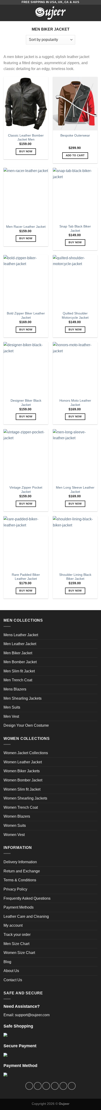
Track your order (17, 935)
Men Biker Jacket (18, 653)
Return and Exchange (22, 871)
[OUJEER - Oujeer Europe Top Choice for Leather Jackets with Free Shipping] (50, 13)
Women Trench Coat (21, 807)
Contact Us (13, 980)
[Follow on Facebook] (29, 1086)
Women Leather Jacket (23, 762)
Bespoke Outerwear (75, 135)
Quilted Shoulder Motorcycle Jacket (75, 315)
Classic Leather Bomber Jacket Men (26, 137)
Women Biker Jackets (22, 771)
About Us (11, 971)
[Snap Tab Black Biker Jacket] (75, 194)
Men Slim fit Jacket (19, 671)
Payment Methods (19, 907)
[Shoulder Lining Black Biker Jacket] (75, 543)
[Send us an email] (55, 1086)
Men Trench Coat (18, 680)
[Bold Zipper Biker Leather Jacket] (26, 282)
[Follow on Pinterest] (63, 1086)
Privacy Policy (15, 889)
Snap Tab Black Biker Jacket (75, 228)
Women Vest (14, 835)
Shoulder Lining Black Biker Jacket (75, 577)
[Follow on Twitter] (46, 1086)
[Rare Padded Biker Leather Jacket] (26, 543)
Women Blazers (17, 816)
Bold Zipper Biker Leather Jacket (26, 315)
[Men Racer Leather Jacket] (26, 194)
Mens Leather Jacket (21, 635)
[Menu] (6, 13)
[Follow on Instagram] (38, 1086)
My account (13, 925)
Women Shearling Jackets (25, 798)
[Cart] (95, 13)
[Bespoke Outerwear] (75, 103)
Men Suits (12, 707)
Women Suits (15, 826)
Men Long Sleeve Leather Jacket (75, 490)
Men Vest (11, 716)
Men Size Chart (16, 944)
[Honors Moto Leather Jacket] (75, 369)
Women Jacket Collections (26, 753)
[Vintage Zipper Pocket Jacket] (26, 456)
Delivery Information (20, 862)
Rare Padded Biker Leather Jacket (26, 577)
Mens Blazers (15, 689)
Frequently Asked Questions (27, 898)
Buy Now (25, 151)
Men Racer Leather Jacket (26, 226)
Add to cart (75, 155)
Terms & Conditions (20, 880)
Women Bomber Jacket (23, 780)
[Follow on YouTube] (72, 1086)
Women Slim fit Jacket (22, 789)
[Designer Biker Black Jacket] (26, 369)
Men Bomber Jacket (20, 662)
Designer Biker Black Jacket (26, 403)
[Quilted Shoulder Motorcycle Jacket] (75, 282)
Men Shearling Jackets (23, 698)
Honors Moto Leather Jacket (75, 403)
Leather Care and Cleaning (26, 916)
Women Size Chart (19, 953)
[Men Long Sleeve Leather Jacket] (75, 456)
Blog (7, 962)
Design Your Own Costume (26, 725)
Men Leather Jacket (20, 644)
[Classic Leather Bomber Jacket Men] (26, 103)
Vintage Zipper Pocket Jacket (25, 490)
